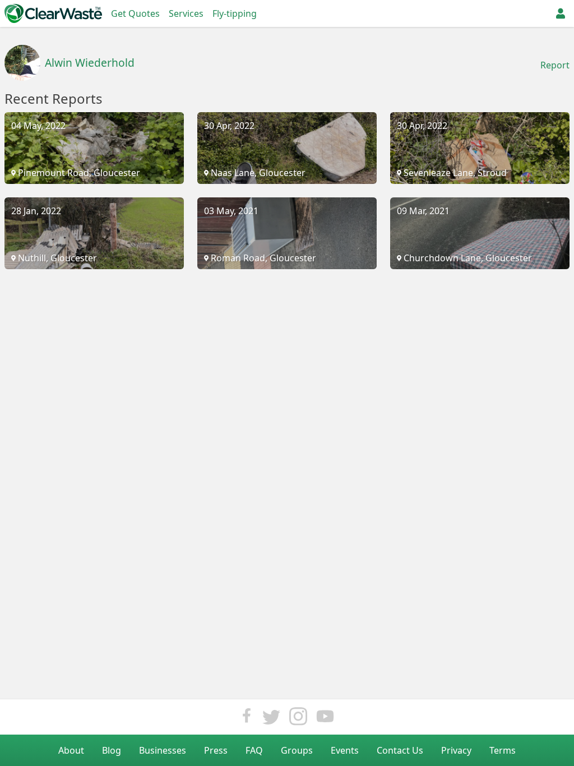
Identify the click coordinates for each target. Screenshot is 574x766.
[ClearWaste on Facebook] (246, 719)
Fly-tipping (234, 13)
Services (186, 13)
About (71, 750)
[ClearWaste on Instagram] (298, 719)
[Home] (53, 13)
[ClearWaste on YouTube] (325, 719)
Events (345, 750)
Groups (297, 750)
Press (216, 750)
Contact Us (400, 750)
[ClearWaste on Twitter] (271, 719)
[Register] (561, 13)
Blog (111, 750)
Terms (502, 750)
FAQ (254, 750)
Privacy (456, 750)
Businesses (162, 750)
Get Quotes (135, 13)
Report (555, 65)
